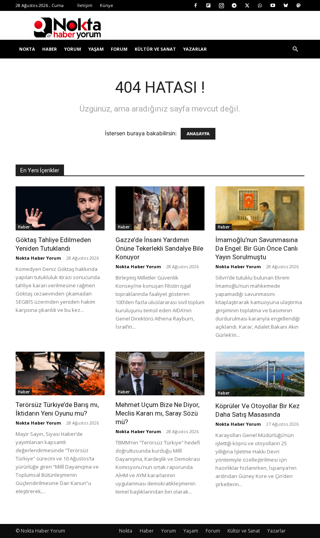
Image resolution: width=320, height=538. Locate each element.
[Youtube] (273, 5)
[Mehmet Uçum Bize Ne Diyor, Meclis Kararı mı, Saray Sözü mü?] (160, 374)
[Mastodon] (298, 5)
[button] (295, 49)
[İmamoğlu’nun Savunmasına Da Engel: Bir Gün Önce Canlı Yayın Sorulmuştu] (259, 208)
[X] (247, 5)
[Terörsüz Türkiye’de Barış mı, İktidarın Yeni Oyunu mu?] (60, 374)
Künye (106, 5)
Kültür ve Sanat (155, 49)
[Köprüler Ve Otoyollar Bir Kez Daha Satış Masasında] (259, 374)
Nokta (27, 49)
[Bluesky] (286, 5)
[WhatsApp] (260, 5)
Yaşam (96, 49)
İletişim (84, 5)
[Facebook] (195, 5)
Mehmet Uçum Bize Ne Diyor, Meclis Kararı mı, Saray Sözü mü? (157, 413)
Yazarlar (195, 49)
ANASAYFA (198, 133)
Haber (49, 49)
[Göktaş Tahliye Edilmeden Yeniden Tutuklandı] (60, 208)
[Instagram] (221, 5)
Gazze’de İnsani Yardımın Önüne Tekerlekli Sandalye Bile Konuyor (159, 248)
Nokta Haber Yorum (38, 258)
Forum (119, 49)
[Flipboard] (208, 5)
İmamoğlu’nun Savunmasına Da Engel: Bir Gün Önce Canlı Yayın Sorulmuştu (256, 248)
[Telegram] (234, 5)
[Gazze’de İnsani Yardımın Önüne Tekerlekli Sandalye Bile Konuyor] (160, 208)
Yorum (72, 49)
